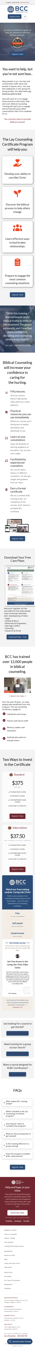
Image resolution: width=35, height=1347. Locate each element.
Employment (8, 1284)
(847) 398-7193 (22, 1336)
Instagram (17, 1221)
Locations (8, 2)
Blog (5, 1259)
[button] (25, 16)
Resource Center (9, 1255)
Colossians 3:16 (17, 1007)
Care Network (8, 1242)
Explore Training (9, 1238)
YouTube (26, 1221)
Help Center (16, 2)
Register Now (17, 816)
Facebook (9, 1221)
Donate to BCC (25, 2)
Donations (7, 1288)
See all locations (10, 1336)
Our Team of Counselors (12, 1280)
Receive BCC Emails (17, 1213)
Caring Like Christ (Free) (12, 1263)
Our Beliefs (7, 1276)
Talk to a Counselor (10, 1234)
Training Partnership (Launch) (14, 1246)
